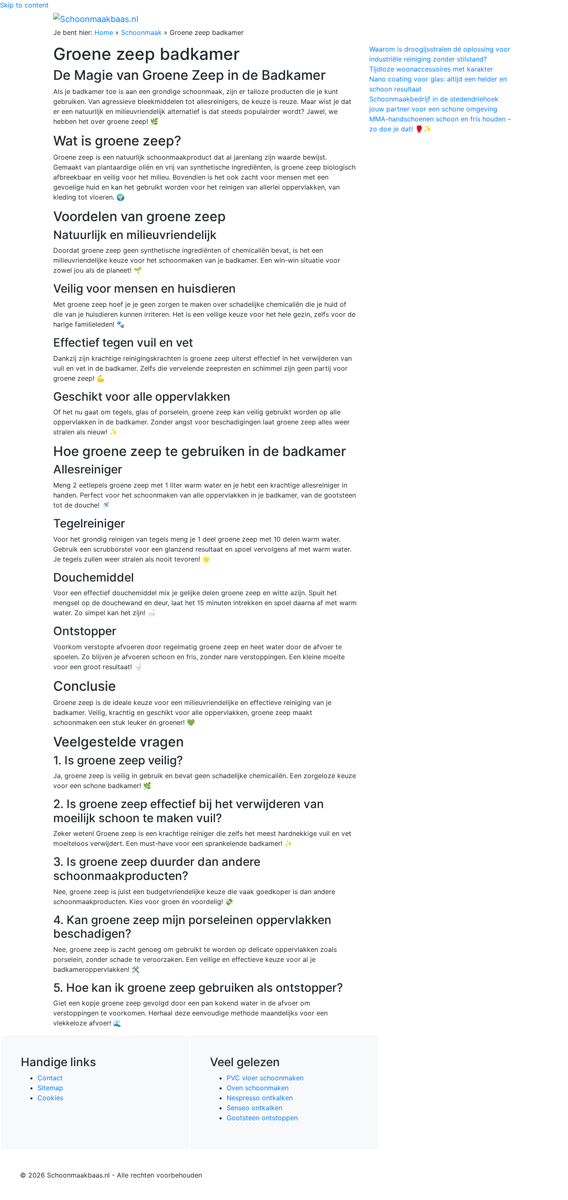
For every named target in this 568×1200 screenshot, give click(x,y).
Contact (50, 1078)
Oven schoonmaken (258, 1088)
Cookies (50, 1098)
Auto (415, 19)
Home (338, 19)
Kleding (442, 19)
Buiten (364, 19)
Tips (504, 19)
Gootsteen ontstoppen (262, 1118)
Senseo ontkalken (254, 1108)
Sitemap (50, 1088)
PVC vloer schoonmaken (265, 1078)
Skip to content (24, 5)
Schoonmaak (141, 32)
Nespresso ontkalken (260, 1098)
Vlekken (479, 19)
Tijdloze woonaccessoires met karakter (431, 69)
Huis (388, 19)
